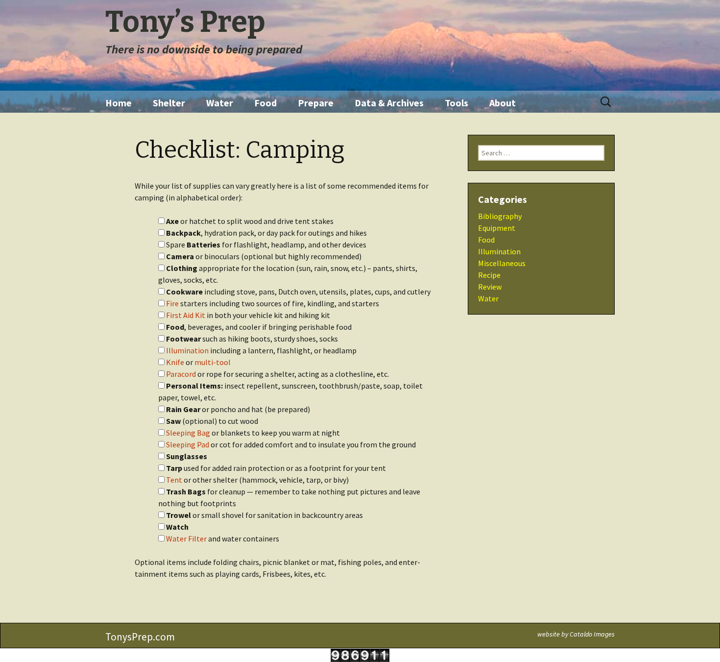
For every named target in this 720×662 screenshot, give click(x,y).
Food (265, 103)
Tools (456, 103)
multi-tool (212, 362)
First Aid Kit (185, 315)
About (502, 103)
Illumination (187, 350)
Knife (175, 362)
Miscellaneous (502, 263)
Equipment (496, 228)
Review (490, 287)
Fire (172, 303)
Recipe (489, 275)
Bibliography (500, 216)
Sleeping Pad (187, 444)
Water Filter (186, 538)
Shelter (169, 103)
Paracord (181, 374)
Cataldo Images (592, 634)
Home (118, 103)
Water (219, 103)
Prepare (316, 103)
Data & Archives (389, 103)
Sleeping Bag (188, 433)
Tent (174, 480)
